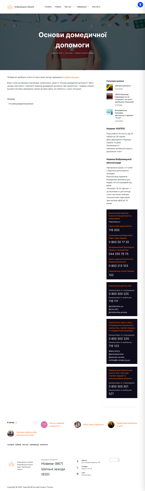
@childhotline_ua (116, 306)
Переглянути (114, 222)
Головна (48, 7)
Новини (58, 7)
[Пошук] (137, 7)
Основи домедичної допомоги (21, 104)
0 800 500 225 (119, 293)
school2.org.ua (86, 475)
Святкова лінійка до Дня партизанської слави (26, 433)
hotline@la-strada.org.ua (119, 360)
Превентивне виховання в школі (127, 424)
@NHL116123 (114, 351)
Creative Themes (46, 487)
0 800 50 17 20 (119, 242)
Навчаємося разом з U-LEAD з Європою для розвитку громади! (119, 170)
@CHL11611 (113, 309)
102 (111, 275)
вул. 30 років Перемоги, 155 (91, 462)
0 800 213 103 (118, 265)
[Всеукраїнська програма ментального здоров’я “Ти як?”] (109, 112)
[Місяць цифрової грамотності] (44, 424)
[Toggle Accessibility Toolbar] (140, 5)
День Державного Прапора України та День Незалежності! (118, 142)
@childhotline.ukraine (118, 312)
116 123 (114, 346)
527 (111, 393)
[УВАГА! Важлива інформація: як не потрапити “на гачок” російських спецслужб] (109, 96)
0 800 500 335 (119, 338)
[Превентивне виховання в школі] (111, 424)
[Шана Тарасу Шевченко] (77, 424)
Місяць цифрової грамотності (57, 424)
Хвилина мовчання (122, 86)
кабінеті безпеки (71, 77)
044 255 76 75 (118, 254)
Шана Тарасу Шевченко (93, 425)
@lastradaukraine (116, 354)
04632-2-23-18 (87, 469)
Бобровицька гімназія (24, 7)
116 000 (114, 230)
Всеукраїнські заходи (49, 459)
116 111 (113, 301)
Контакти (96, 7)
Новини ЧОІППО (115, 128)
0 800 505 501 (118, 386)
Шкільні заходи (88, 53)
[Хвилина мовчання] (109, 87)
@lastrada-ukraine (116, 357)
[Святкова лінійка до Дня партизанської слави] (10, 433)
